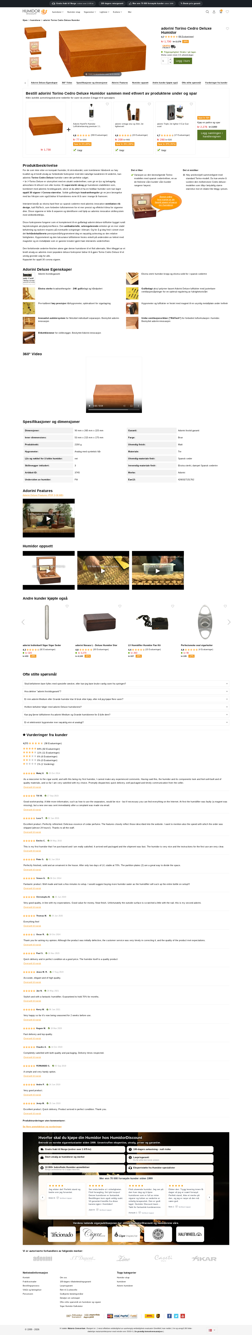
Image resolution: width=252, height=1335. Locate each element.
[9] (175, 36)
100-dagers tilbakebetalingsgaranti (75, 1282)
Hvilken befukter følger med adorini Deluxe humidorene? (53, 707)
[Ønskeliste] (227, 13)
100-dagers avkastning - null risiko (152, 1149)
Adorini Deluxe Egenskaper (44, 83)
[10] (42, 743)
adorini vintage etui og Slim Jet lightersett (129, 125)
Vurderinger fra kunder (216, 83)
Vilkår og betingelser (32, 1290)
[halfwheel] (190, 1234)
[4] (168, 36)
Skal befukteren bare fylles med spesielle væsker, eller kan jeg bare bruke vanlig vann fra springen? (75, 683)
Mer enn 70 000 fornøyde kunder (153, 3)
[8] (174, 36)
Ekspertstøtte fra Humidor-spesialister (154, 1167)
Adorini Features (120, 83)
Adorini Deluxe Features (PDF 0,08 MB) (43, 495)
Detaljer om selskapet (70, 1298)
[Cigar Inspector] (126, 1234)
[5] (89, 135)
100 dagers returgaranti (112, 3)
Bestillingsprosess (31, 1286)
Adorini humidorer (125, 1286)
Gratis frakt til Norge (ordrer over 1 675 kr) (68, 1149)
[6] (171, 36)
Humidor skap (123, 1277)
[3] (167, 36)
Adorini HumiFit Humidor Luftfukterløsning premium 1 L (86, 125)
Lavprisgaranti (141, 1157)
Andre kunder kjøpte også (165, 83)
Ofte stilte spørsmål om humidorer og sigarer (80, 1302)
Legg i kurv (183, 60)
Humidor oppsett (140, 83)
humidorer (121, 1282)
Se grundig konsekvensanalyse (148, 1331)
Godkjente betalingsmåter (71, 1294)
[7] (126, 135)
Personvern (28, 1294)
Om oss (63, 1277)
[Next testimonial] (209, 1197)
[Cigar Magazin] (158, 1234)
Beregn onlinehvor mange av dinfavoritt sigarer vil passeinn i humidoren (166, 200)
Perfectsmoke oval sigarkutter (197, 645)
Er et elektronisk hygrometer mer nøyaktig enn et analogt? (54, 722)
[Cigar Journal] (94, 1234)
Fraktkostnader (29, 1282)
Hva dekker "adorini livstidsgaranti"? (42, 691)
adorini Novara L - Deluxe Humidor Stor (96, 645)
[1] (78, 135)
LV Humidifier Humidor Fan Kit (144, 645)
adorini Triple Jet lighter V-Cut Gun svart (173, 125)
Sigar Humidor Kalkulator (71, 1306)
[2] (166, 36)
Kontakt (26, 1277)
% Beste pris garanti (190, 3)
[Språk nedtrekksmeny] (212, 1330)
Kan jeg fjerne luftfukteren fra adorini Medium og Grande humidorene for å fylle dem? (67, 714)
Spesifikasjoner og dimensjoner (91, 83)
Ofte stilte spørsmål (191, 83)
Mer (130, 12)
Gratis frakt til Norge (74, 3)
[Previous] (25, 83)
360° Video (67, 83)
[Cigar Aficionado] (62, 1234)
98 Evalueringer (186, 36)
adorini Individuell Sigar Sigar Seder (42, 645)
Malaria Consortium (76, 1328)
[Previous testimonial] (42, 1197)
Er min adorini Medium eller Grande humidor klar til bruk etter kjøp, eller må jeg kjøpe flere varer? (73, 699)
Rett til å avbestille (68, 1290)
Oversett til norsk (32, 787)
